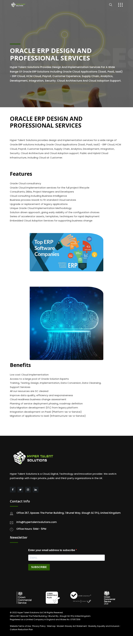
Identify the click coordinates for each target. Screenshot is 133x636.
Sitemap (51, 626)
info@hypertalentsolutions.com (36, 522)
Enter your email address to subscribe (52, 550)
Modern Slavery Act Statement (72, 626)
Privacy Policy (39, 626)
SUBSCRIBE (39, 567)
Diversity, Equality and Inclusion (103, 626)
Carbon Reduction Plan (21, 629)
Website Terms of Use (20, 626)
